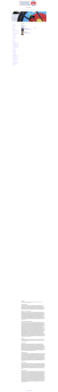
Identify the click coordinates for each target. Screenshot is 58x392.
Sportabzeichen (14, 51)
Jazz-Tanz (14, 40)
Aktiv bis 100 (14, 25)
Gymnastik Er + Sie (15, 37)
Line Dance (14, 48)
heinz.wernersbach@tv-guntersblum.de (28, 29)
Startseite (24, 9)
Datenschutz (30, 390)
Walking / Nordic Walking (15, 62)
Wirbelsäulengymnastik (15, 63)
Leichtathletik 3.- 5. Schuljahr (15, 44)
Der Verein (31, 9)
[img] (29, 3)
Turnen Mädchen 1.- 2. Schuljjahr (16, 55)
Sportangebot (27, 9)
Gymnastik (14, 36)
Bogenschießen (14, 29)
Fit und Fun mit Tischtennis (15, 33)
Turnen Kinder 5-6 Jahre (15, 59)
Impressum (28, 390)
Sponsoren (34, 9)
